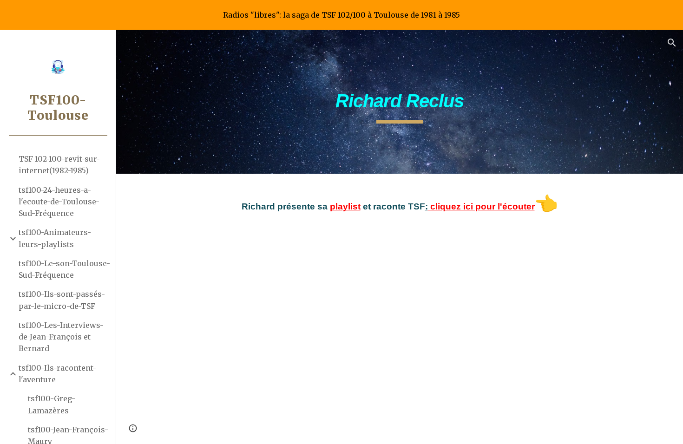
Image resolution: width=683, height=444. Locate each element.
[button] (672, 43)
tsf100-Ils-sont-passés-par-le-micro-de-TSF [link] (62, 299)
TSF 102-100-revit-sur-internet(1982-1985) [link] (59, 164)
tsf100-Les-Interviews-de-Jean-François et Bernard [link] (61, 336)
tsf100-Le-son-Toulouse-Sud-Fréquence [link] (64, 269)
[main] (399, 101)
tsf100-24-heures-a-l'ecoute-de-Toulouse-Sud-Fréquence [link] (59, 201)
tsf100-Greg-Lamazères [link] (51, 404)
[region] (341, 15)
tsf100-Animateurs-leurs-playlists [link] (55, 238)
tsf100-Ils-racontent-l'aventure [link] (57, 373)
